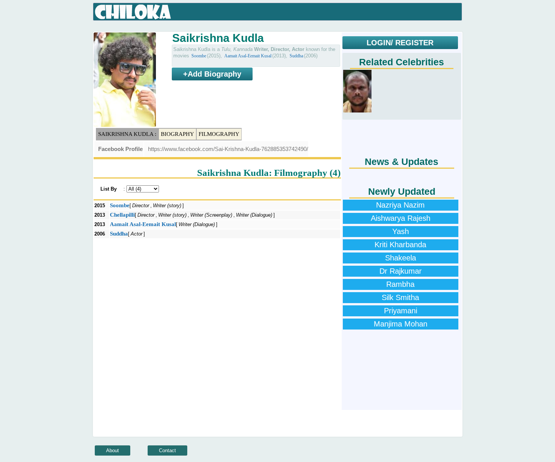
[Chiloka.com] (133, 12)
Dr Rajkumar (400, 271)
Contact (167, 450)
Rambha (400, 284)
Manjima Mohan (400, 324)
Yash (400, 231)
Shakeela (400, 258)
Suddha (296, 56)
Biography (177, 134)
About (112, 450)
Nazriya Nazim (400, 205)
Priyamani (400, 310)
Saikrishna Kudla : (127, 134)
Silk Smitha (400, 297)
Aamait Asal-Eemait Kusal (247, 56)
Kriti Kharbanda (400, 244)
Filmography (219, 134)
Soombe (198, 56)
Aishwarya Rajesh (400, 218)
